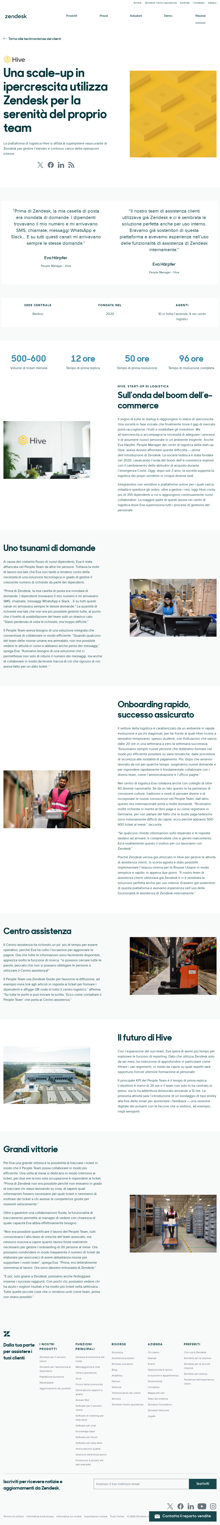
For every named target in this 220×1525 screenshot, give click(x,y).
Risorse (201, 16)
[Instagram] (213, 1506)
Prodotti (71, 16)
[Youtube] (202, 1506)
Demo (168, 16)
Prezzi (104, 16)
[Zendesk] (6, 1340)
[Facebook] (180, 1506)
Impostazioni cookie (95, 1516)
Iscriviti (203, 1484)
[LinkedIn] (190, 1506)
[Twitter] (170, 1506)
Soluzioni (136, 16)
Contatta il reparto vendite (186, 1516)
